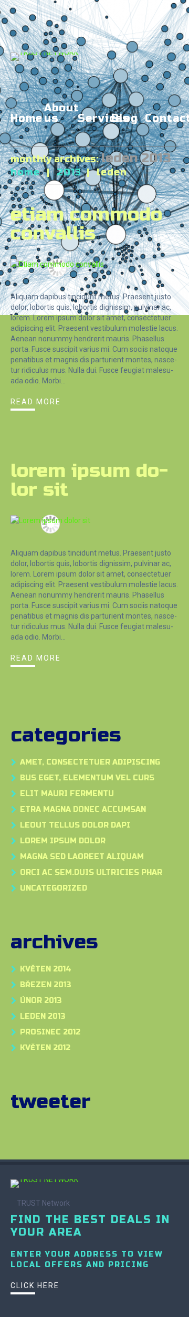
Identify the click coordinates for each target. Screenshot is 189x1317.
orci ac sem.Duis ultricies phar (91, 872)
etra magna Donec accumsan (83, 809)
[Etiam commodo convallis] (57, 263)
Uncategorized (53, 888)
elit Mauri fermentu (67, 793)
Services (104, 119)
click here (34, 1285)
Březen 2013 (45, 984)
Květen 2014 (45, 969)
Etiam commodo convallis (86, 224)
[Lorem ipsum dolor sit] (50, 520)
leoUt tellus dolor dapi (75, 825)
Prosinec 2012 (50, 1032)
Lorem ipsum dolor (63, 841)
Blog (124, 119)
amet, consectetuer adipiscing (90, 762)
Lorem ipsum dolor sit (89, 480)
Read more (35, 402)
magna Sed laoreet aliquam (82, 856)
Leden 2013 (43, 1016)
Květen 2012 (45, 1047)
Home (26, 119)
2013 (69, 172)
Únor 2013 (41, 1000)
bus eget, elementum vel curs (87, 778)
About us (61, 114)
